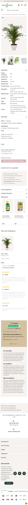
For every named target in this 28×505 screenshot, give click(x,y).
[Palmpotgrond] (20, 206)
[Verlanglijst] (22, 5)
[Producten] (19, 5)
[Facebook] (19, 473)
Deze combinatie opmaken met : (8, 150)
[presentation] (3, 35)
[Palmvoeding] (7, 206)
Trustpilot (10, 491)
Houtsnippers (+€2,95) (7, 153)
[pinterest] (24, 473)
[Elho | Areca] (7, 243)
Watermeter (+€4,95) (6, 151)
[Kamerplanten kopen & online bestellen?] (7, 5)
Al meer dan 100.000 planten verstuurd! (14, 1)
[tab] (14, 442)
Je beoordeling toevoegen (8, 267)
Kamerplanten (8, 14)
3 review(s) (3, 128)
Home (3, 14)
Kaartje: (2, 144)
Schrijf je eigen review (13, 128)
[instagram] (15, 473)
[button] (2, 17)
